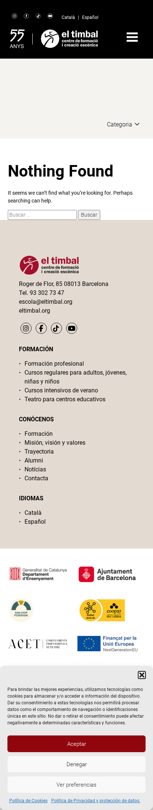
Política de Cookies (28, 800)
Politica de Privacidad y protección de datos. (95, 800)
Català (68, 17)
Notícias (35, 469)
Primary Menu (132, 37)
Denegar (76, 764)
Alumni (34, 460)
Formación (39, 433)
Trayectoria (39, 451)
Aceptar (76, 744)
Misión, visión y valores (55, 442)
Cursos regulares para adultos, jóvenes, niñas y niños (76, 377)
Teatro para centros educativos (65, 399)
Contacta (36, 478)
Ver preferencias (76, 784)
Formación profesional (54, 363)
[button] (142, 675)
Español (90, 17)
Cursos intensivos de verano (61, 390)
